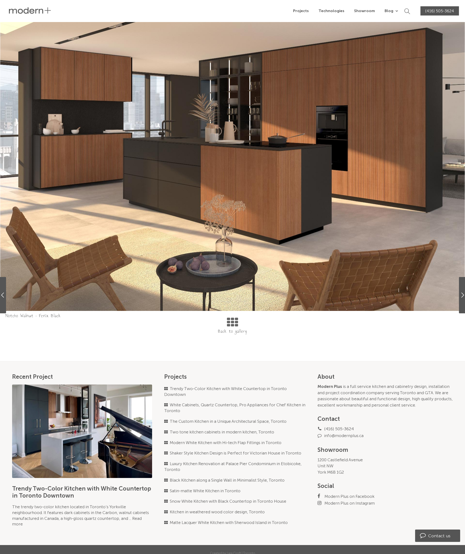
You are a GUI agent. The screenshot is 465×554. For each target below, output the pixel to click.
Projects (301, 10)
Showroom (364, 10)
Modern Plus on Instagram (350, 503)
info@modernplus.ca (344, 435)
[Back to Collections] (232, 328)
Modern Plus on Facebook (349, 496)
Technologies (331, 10)
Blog (389, 10)
